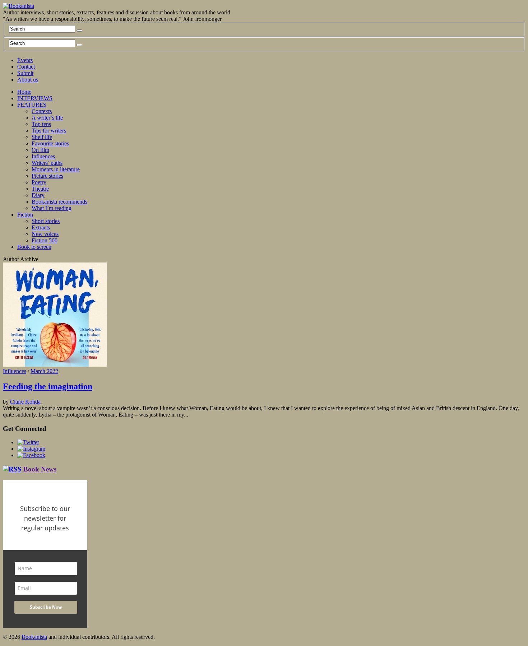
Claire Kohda (25, 402)
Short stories (46, 221)
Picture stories (47, 176)
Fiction (25, 215)
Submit (25, 73)
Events (25, 60)
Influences (43, 156)
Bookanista (34, 637)
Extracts (41, 227)
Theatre (40, 189)
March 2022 (44, 371)
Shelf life (42, 137)
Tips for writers (49, 130)
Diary (38, 195)
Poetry (39, 182)
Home (24, 92)
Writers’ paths (47, 163)
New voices (45, 234)
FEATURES (31, 105)
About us (27, 79)
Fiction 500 (44, 240)
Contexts (42, 111)
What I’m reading (51, 208)
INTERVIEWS (34, 98)
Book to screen (34, 247)
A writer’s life (47, 118)
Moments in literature (56, 169)
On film (40, 150)
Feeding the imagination (47, 386)
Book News (39, 469)
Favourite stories (50, 143)
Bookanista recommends (59, 202)
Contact (26, 67)
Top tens (41, 124)
